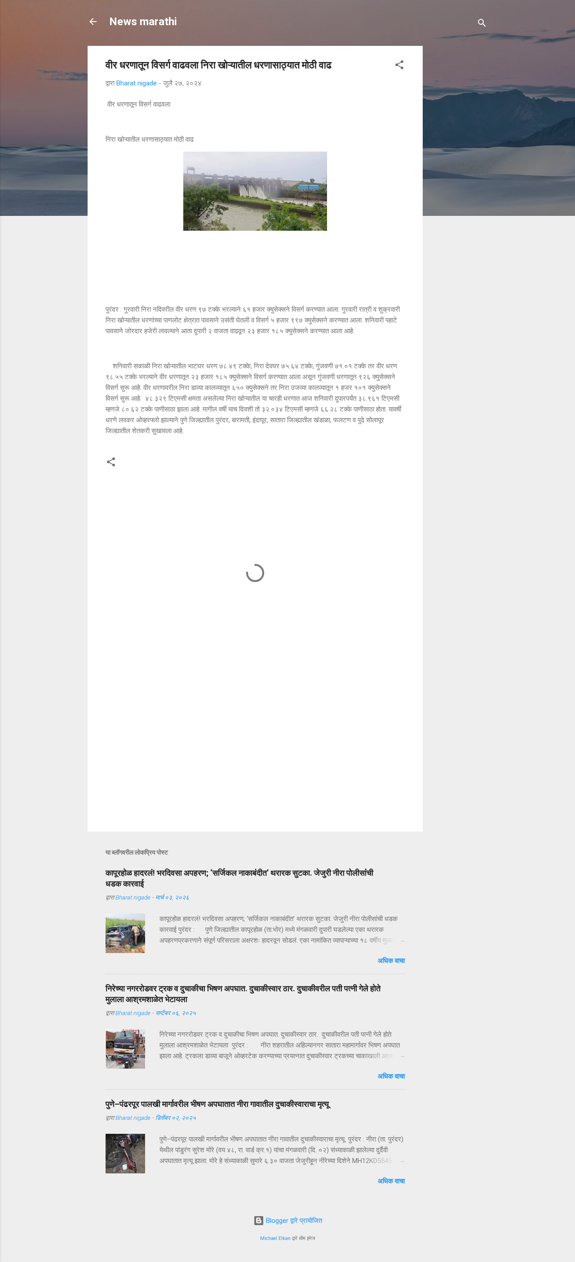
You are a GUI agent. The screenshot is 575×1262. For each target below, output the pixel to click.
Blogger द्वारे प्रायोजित (293, 1221)
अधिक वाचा (391, 961)
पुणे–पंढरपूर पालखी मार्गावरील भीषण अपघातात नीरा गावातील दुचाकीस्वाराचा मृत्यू (217, 1104)
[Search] (482, 24)
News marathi (143, 21)
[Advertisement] (497, 102)
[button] (399, 66)
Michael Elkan (275, 1238)
